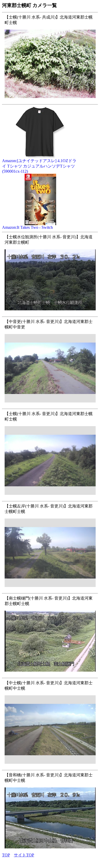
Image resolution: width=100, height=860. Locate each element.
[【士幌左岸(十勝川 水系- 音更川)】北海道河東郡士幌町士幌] (50, 589)
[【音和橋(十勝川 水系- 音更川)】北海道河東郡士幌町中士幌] (50, 851)
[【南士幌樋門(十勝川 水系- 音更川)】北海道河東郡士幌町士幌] (50, 674)
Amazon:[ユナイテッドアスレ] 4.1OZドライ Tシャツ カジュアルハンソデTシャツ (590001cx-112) (39, 166)
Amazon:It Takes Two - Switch (27, 227)
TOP (6, 855)
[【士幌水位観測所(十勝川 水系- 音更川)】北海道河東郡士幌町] (50, 313)
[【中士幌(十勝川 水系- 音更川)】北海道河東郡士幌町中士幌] (50, 766)
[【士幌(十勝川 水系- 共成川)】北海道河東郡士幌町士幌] (50, 101)
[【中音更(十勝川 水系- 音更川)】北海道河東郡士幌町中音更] (50, 405)
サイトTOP (24, 855)
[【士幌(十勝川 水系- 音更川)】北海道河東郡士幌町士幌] (50, 497)
